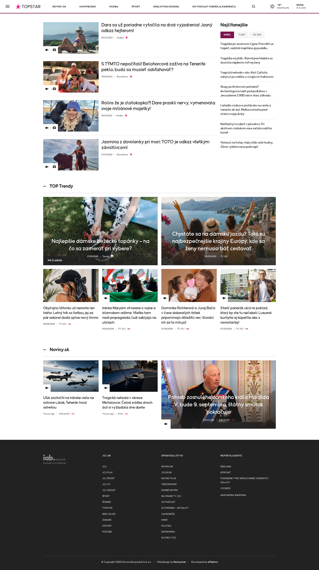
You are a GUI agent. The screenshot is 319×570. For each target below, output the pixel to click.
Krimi (164, 520)
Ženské (106, 502)
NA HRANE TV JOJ (171, 496)
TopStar (107, 508)
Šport (136, 7)
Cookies (225, 488)
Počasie (107, 532)
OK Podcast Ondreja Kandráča (214, 7)
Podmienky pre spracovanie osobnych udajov (244, 480)
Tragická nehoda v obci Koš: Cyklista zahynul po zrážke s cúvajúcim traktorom (247, 74)
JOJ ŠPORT (108, 478)
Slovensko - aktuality (174, 508)
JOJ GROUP (108, 490)
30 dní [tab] (257, 35)
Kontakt (225, 472)
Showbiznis (87, 7)
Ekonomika (168, 532)
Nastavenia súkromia (233, 495)
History (107, 526)
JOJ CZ (106, 484)
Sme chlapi (109, 514)
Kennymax (180, 562)
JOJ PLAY (107, 472)
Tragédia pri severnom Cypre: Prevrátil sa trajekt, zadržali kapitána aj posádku (246, 46)
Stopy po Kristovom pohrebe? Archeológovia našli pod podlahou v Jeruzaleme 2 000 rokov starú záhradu (245, 91)
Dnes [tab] (227, 35)
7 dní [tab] (242, 35)
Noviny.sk (59, 7)
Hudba (113, 7)
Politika (166, 526)
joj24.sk (166, 472)
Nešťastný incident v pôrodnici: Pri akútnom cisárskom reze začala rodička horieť (246, 128)
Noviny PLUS (168, 478)
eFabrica (213, 562)
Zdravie (107, 520)
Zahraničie (168, 514)
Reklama (225, 466)
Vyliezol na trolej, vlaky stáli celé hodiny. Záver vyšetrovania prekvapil (246, 144)
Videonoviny (169, 484)
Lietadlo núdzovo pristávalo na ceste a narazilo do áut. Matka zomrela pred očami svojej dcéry (245, 109)
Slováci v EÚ (168, 538)
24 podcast (168, 502)
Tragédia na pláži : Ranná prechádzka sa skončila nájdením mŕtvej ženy (246, 60)
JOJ (104, 466)
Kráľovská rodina (166, 7)
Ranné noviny (169, 490)
